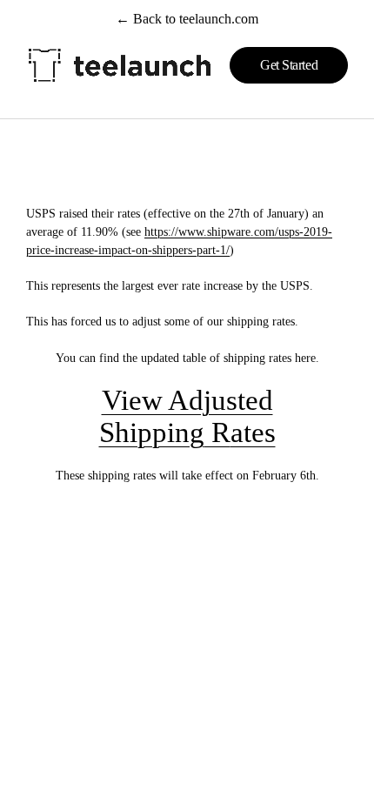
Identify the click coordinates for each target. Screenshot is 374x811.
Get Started (288, 64)
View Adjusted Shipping (186, 416)
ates (253, 432)
